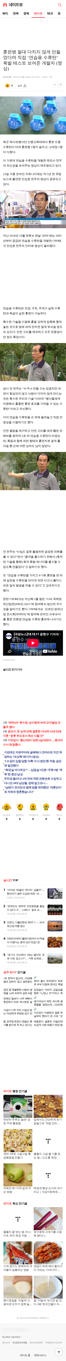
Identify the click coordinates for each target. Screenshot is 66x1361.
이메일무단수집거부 (53, 1334)
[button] (58, 1352)
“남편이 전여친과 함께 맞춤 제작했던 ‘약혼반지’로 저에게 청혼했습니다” (33, 789)
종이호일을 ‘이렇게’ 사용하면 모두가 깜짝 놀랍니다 (17, 1294)
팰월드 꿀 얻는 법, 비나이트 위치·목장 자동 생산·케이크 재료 (17, 1226)
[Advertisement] (33, 29)
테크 (50, 13)
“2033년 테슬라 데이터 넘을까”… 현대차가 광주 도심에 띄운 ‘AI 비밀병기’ (25, 894)
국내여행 (11, 914)
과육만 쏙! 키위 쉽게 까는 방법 (17, 1182)
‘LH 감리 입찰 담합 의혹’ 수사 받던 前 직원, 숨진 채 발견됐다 (32, 763)
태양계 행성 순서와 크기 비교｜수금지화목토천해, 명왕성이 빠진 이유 (48, 1182)
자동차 (10, 897)
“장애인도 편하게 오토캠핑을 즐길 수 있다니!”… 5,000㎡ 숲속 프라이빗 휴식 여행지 (25, 910)
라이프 (38, 13)
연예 (16, 13)
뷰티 (5, 13)
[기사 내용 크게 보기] (60, 86)
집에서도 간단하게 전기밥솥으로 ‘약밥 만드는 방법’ (48, 1113)
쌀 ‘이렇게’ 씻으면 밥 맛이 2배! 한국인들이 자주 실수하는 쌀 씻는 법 (48, 1294)
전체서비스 (40, 1347)
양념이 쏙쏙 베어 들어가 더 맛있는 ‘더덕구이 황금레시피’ (48, 1260)
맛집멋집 (11, 946)
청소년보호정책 (36, 1334)
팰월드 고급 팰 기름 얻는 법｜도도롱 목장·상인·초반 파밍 (48, 1148)
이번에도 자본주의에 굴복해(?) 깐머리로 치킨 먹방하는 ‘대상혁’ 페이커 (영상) (33, 754)
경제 (26, 13)
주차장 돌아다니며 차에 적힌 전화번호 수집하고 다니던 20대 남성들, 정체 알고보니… (33, 781)
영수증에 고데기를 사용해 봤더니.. (48, 1225)
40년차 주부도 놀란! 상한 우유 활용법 (16, 1113)
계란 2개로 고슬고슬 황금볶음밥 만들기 (17, 1147)
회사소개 (6, 1334)
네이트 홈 (25, 1347)
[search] (60, 4)
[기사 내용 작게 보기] (55, 86)
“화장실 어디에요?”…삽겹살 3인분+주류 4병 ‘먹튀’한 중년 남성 (33, 772)
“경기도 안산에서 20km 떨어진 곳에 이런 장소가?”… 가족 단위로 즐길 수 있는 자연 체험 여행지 (25, 958)
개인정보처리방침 (19, 1334)
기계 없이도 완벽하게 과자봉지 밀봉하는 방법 (17, 1260)
